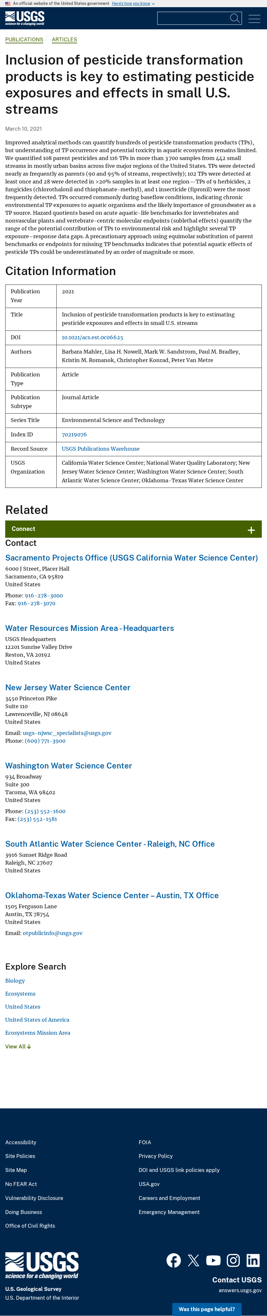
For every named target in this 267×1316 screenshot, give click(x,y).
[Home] (24, 24)
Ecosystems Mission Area (37, 1033)
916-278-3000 (44, 595)
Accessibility (20, 1143)
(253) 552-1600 (45, 811)
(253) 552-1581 (37, 819)
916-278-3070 (36, 603)
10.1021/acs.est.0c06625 (92, 337)
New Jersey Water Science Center (68, 687)
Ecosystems (20, 993)
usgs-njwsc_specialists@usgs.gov (67, 733)
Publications (24, 40)
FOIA (145, 1143)
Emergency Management (169, 1212)
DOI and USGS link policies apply (179, 1170)
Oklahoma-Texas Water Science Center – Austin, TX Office (112, 895)
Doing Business (23, 1212)
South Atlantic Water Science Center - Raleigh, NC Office (110, 843)
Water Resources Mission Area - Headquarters (89, 628)
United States (22, 1006)
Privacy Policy (156, 1156)
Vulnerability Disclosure (34, 1198)
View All (16, 1047)
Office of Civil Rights (30, 1226)
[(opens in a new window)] (173, 1259)
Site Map (16, 1170)
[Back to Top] (243, 1292)
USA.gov (149, 1184)
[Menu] (254, 19)
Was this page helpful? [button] (207, 1309)
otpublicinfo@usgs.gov (52, 933)
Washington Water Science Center (68, 765)
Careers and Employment (169, 1198)
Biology (15, 980)
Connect (23, 528)
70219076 (74, 434)
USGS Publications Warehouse (101, 449)
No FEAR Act (21, 1184)
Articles (64, 40)
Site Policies (20, 1156)
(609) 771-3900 (45, 741)
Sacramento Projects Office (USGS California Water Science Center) (131, 557)
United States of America (37, 1019)
